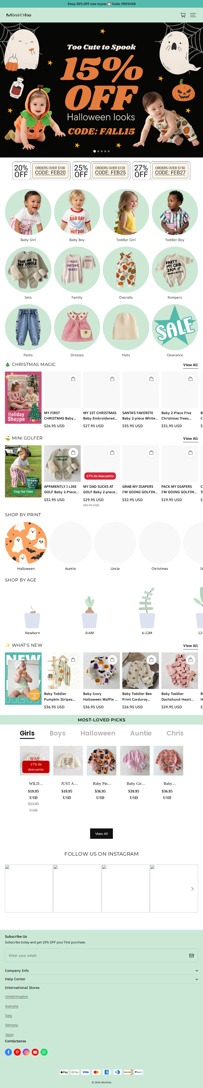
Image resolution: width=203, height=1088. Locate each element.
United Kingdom (16, 996)
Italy (8, 1015)
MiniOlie (106, 1082)
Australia (11, 1006)
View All (190, 364)
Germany (11, 1025)
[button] (193, 15)
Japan (9, 1034)
